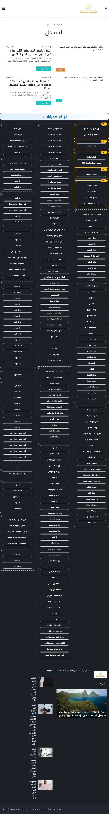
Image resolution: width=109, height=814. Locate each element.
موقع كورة (18, 374)
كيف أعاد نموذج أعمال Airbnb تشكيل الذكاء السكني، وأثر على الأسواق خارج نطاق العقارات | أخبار (32, 724)
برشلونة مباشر (54, 465)
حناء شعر (54, 336)
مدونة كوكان (91, 268)
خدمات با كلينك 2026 (54, 407)
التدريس (91, 445)
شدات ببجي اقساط (54, 128)
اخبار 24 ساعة (91, 510)
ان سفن (92, 226)
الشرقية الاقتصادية (91, 256)
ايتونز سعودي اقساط (54, 164)
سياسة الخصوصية (33, 809)
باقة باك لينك (91, 157)
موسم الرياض (92, 463)
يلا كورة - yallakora (17, 263)
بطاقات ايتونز (55, 301)
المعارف (92, 333)
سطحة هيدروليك (54, 589)
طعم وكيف (91, 357)
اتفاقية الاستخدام (48, 809)
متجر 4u (54, 223)
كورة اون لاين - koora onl (17, 257)
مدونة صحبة (91, 381)
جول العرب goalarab (17, 140)
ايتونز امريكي (54, 158)
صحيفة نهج (91, 274)
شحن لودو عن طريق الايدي (54, 289)
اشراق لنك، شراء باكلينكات (91, 433)
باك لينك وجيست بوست (91, 481)
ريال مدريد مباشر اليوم (17, 163)
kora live (17, 292)
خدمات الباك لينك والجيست (54, 371)
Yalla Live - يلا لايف (17, 251)
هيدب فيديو (91, 339)
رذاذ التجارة (91, 351)
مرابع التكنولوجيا (91, 232)
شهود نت (91, 363)
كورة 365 (17, 128)
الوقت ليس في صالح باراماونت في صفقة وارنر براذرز (32, 689)
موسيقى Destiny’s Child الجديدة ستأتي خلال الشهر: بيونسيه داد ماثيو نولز (84, 714)
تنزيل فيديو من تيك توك (17, 519)
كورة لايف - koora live (17, 433)
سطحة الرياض (54, 571)
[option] (81, 703)
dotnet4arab (45, 46)
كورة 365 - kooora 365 (17, 269)
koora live (17, 227)
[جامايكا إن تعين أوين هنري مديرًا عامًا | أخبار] (45, 785)
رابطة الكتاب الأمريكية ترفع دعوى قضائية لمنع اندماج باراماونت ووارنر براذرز (32, 762)
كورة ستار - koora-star (17, 204)
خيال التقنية (91, 238)
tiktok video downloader (17, 537)
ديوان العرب (54, 419)
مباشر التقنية (91, 375)
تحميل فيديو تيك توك (17, 525)
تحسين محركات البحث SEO (91, 163)
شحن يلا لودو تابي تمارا (54, 241)
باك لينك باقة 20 (54, 389)
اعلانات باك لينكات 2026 (17, 473)
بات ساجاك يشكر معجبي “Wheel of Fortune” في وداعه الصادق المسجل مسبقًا (30, 84)
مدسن (91, 303)
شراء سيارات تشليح (54, 631)
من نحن (59, 809)
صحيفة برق (91, 191)
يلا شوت (54, 447)
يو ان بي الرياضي (91, 499)
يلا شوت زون (17, 496)
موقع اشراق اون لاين (91, 203)
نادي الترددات (91, 321)
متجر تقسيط (54, 194)
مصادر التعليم (91, 487)
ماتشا (54, 348)
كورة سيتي (17, 134)
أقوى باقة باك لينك (54, 401)
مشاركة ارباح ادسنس (91, 134)
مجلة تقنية (91, 493)
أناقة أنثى (91, 291)
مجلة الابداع (91, 315)
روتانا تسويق (91, 309)
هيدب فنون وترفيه (91, 516)
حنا (54, 342)
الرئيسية (57, 24)
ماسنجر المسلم (91, 174)
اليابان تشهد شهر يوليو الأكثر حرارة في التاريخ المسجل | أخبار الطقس (30, 52)
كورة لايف (17, 298)
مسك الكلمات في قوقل (91, 214)
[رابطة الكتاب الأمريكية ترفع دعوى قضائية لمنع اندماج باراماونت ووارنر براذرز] (45, 752)
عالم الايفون (91, 262)
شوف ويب (91, 244)
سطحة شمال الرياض (54, 595)
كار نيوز (91, 279)
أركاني (91, 369)
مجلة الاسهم (91, 250)
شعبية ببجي (54, 295)
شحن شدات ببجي (54, 271)
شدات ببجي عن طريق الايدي (54, 229)
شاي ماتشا (54, 354)
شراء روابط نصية (91, 421)
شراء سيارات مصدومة (54, 649)
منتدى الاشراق (91, 457)
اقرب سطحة (54, 613)
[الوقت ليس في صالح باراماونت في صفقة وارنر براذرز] (45, 682)
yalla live (17, 187)
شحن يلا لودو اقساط (54, 170)
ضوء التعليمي (91, 185)
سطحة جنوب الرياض (54, 607)
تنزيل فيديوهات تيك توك (17, 531)
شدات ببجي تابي (54, 146)
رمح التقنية (91, 345)
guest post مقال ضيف (54, 377)
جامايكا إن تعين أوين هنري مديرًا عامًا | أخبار (33, 790)
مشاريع (54, 425)
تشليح (54, 619)
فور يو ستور (54, 217)
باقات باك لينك (91, 427)
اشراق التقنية (91, 220)
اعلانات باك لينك (54, 431)
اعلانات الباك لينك (91, 439)
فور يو (54, 265)
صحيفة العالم (92, 522)
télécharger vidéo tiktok (17, 543)
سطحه (54, 577)
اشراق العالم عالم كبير (91, 451)
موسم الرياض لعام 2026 (91, 469)
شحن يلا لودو (54, 283)
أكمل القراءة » (43, 68)
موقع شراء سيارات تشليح (54, 637)
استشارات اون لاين (91, 327)
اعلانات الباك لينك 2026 (91, 475)
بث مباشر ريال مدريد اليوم (17, 146)
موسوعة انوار (91, 392)
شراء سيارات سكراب (54, 625)
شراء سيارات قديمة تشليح (54, 655)
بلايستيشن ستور (54, 307)
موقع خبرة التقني (91, 285)
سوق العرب (54, 383)
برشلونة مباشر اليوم (17, 169)
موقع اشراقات (91, 197)
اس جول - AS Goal (17, 275)
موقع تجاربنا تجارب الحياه (54, 413)
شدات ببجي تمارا (54, 134)
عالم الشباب (91, 145)
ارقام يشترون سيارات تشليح (54, 643)
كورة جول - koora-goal (17, 210)
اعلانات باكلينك (54, 436)
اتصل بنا (6, 809)
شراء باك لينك (91, 409)
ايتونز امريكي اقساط (54, 253)
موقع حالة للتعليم (91, 505)
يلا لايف (17, 152)
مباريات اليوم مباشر (55, 459)
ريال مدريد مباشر (54, 471)
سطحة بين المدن (54, 583)
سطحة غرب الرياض (54, 601)
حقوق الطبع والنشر (18, 809)
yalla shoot (54, 453)
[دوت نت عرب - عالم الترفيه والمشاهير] (88, 8)
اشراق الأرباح (91, 398)
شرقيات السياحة (91, 386)
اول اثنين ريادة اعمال (91, 128)
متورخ (91, 297)
